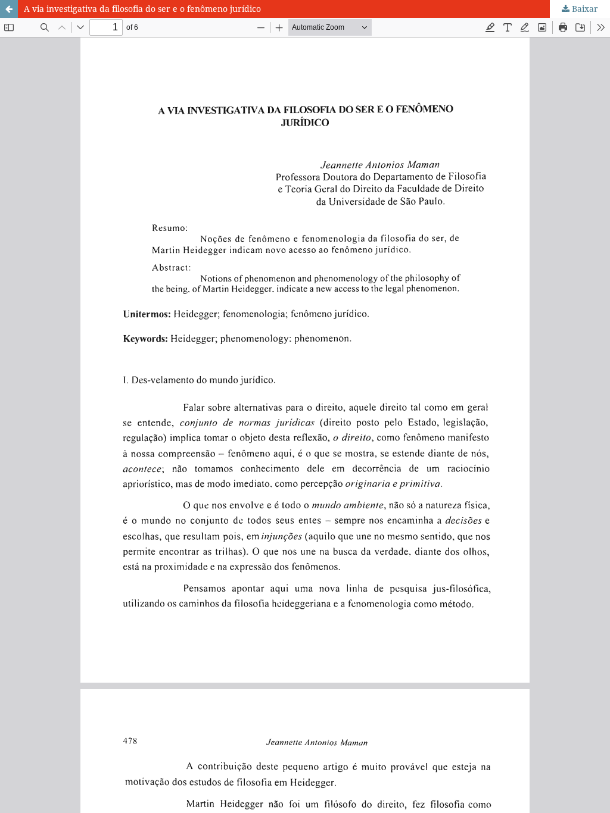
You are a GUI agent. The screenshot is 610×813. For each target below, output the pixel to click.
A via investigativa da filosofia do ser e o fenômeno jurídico (142, 8)
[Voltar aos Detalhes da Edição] (9, 9)
